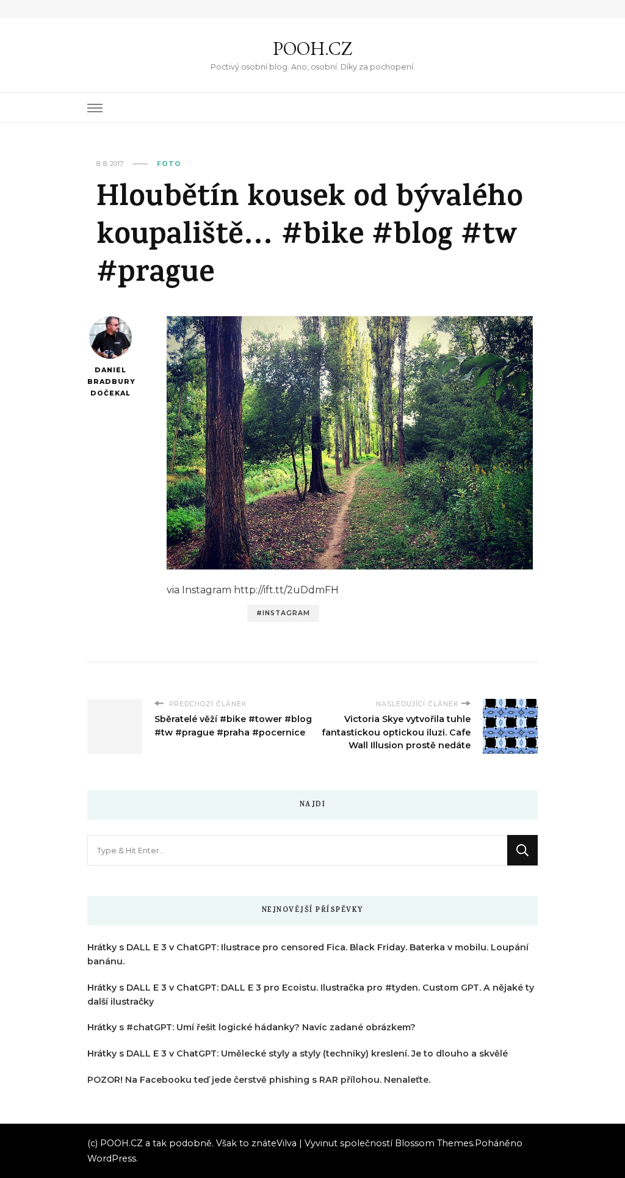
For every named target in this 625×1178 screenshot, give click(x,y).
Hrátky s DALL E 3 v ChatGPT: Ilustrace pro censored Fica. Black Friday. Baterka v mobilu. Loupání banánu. (308, 954)
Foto (169, 164)
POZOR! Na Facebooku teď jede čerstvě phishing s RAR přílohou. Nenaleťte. (258, 1079)
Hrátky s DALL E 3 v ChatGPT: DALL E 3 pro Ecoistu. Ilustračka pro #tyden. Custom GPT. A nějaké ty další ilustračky (310, 994)
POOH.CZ (312, 48)
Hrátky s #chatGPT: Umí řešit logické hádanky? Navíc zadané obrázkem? (251, 1027)
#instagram (283, 613)
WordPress (111, 1158)
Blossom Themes (434, 1143)
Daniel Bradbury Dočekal (110, 381)
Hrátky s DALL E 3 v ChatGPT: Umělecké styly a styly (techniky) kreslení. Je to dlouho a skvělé (297, 1053)
